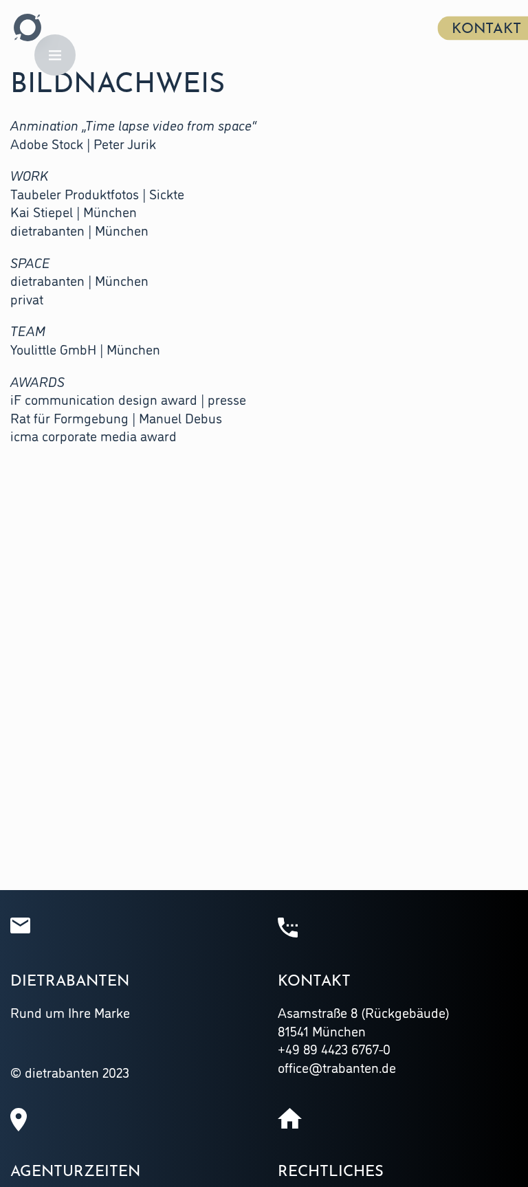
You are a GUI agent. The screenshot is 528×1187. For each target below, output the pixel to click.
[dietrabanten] (27, 27)
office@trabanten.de (337, 1066)
